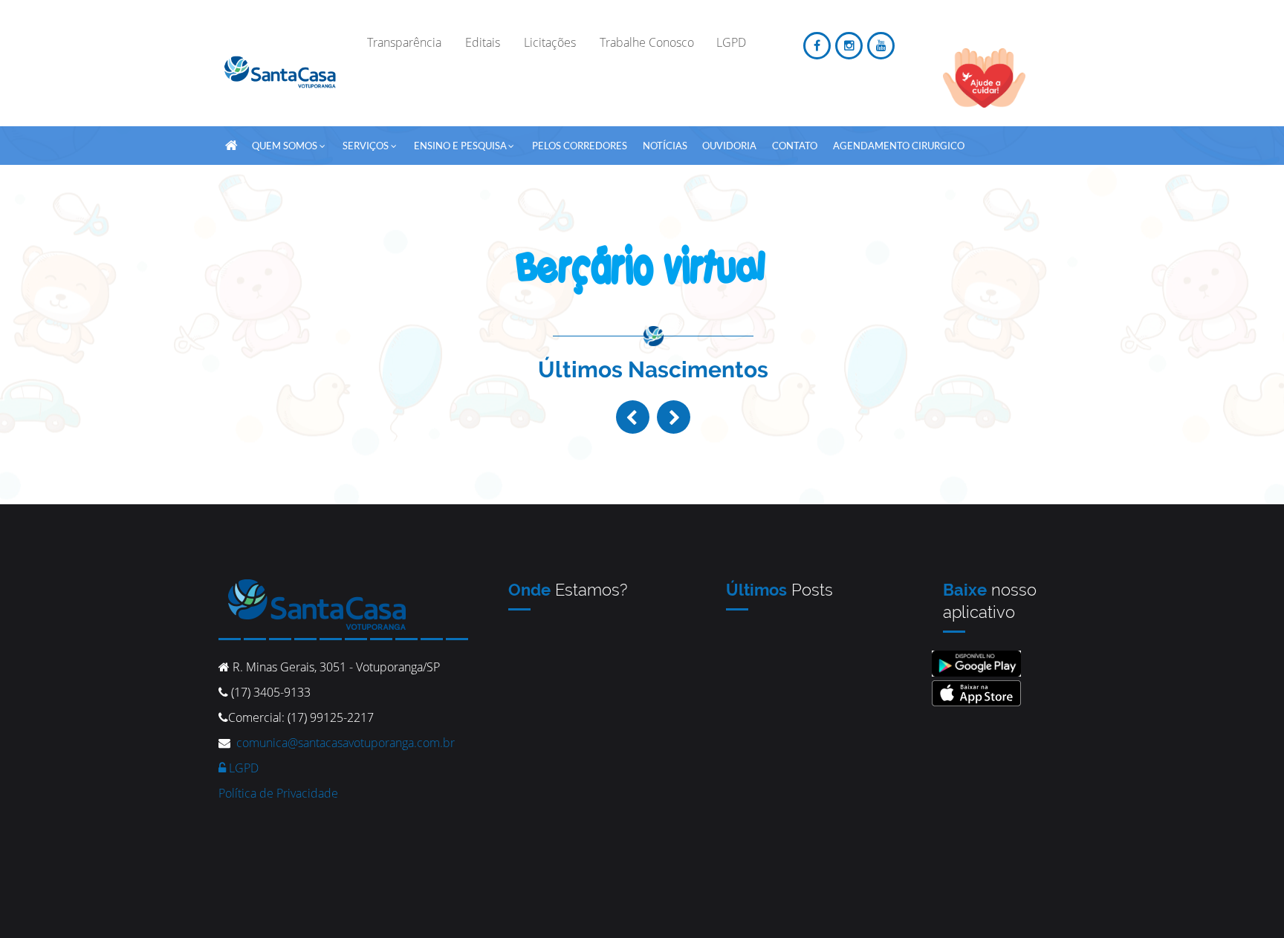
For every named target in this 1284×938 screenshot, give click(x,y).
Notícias (665, 146)
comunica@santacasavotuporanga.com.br (345, 743)
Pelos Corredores (579, 146)
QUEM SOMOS (284, 146)
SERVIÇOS (366, 146)
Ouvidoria (729, 146)
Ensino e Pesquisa (460, 146)
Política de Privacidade (278, 793)
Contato (794, 146)
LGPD (242, 768)
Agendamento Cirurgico (898, 146)
